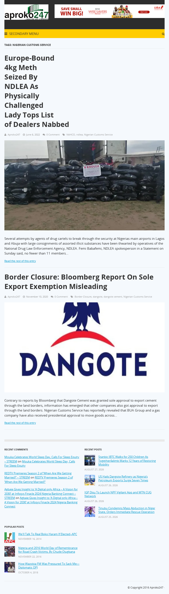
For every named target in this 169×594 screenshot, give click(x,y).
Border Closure (83, 296)
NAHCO (70, 134)
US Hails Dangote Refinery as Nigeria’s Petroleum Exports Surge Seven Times (123, 478)
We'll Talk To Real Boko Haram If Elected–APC (47, 534)
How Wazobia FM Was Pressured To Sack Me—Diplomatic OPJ (48, 566)
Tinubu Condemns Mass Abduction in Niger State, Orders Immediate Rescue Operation (126, 510)
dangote (97, 296)
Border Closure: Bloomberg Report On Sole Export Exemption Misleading (79, 281)
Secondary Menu (23, 33)
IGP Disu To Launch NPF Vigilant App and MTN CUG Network (117, 494)
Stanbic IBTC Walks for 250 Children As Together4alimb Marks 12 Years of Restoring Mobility (127, 460)
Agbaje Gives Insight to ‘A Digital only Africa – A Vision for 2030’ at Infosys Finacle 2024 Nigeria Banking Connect (41, 502)
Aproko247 (156, 587)
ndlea (79, 134)
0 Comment (53, 134)
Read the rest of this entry (20, 261)
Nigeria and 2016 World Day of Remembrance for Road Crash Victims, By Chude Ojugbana (47, 550)
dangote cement (113, 296)
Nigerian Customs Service (98, 134)
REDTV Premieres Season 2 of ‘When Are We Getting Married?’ (38, 479)
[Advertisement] (112, 79)
